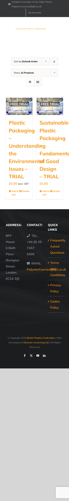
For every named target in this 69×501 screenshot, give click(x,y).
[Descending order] (54, 61)
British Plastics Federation (41, 337)
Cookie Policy (55, 304)
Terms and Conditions (55, 269)
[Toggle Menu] (61, 27)
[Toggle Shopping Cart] (47, 27)
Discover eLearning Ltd (36, 342)
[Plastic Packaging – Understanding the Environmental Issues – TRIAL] (19, 106)
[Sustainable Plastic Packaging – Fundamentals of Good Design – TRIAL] (50, 106)
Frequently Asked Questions (55, 246)
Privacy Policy (55, 288)
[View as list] (37, 82)
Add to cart (15, 193)
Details (26, 191)
